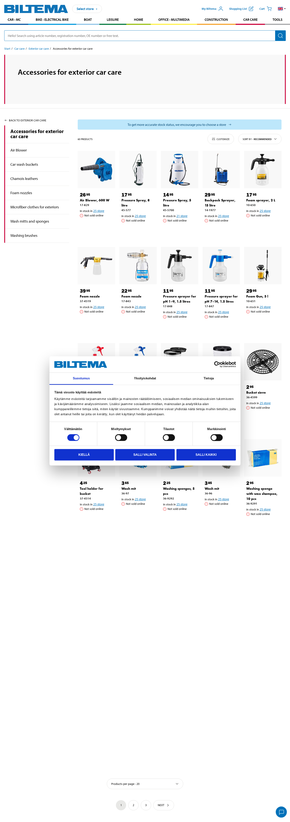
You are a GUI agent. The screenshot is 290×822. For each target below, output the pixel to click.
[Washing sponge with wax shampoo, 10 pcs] (263, 458)
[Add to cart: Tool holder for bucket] (97, 520)
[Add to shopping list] (85, 226)
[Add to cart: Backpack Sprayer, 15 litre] (222, 231)
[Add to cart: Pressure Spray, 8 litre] (139, 231)
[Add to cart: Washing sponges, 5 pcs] (180, 520)
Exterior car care (39, 48)
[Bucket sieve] (263, 361)
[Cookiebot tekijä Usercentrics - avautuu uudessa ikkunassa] (217, 364)
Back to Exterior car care (27, 120)
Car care (250, 19)
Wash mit (128, 488)
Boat (88, 19)
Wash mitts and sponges (29, 221)
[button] (282, 9)
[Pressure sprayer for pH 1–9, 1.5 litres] (179, 265)
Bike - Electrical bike (52, 19)
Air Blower (18, 150)
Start (7, 48)
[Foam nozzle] (96, 265)
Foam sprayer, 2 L (260, 200)
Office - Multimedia (174, 19)
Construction (216, 19)
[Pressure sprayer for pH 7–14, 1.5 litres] (221, 265)
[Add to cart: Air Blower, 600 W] (97, 226)
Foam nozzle (90, 296)
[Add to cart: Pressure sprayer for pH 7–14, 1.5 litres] (222, 327)
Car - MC (14, 19)
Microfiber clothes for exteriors (34, 207)
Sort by (257, 139)
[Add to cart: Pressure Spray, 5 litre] (180, 231)
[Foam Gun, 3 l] (263, 265)
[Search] (280, 35)
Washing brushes (23, 235)
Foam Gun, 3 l (257, 296)
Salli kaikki (206, 455)
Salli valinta (145, 455)
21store (181, 216)
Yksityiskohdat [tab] (145, 378)
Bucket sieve (256, 392)
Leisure (113, 19)
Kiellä (84, 455)
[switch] (121, 437)
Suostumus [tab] (81, 378)
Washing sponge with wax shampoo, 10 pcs (261, 493)
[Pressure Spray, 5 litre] (179, 169)
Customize (223, 139)
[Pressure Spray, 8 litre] (138, 169)
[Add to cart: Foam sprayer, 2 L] (264, 226)
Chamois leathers (24, 178)
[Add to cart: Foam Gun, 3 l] (264, 322)
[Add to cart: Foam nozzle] (97, 322)
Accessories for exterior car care (37, 133)
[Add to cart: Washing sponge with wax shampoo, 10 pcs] (264, 525)
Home (138, 19)
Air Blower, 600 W (94, 200)
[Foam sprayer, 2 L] (263, 169)
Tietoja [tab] (209, 378)
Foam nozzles (21, 192)
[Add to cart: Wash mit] (139, 514)
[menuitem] (14, 20)
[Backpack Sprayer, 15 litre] (221, 169)
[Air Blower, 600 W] (96, 169)
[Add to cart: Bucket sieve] (264, 418)
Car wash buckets (24, 164)
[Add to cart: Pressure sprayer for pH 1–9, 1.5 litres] (180, 327)
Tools (277, 19)
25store (98, 211)
